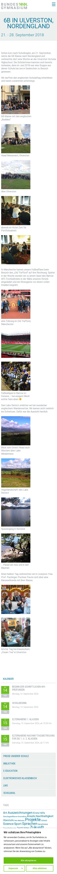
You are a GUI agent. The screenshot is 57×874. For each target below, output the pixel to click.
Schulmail (9, 792)
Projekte (33, 819)
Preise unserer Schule (16, 756)
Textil (20, 827)
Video (26, 828)
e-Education (10, 770)
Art (5, 812)
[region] (28, 851)
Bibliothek (9, 763)
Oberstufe (8, 820)
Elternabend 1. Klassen (25, 719)
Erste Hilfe (39, 812)
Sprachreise (43, 824)
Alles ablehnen (40, 868)
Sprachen (29, 823)
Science (8, 824)
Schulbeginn (19, 703)
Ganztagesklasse (10, 817)
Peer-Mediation (19, 820)
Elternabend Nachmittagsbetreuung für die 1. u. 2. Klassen (33, 737)
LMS (5, 785)
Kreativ (31, 816)
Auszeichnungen (20, 813)
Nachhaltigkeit (44, 816)
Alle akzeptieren (28, 860)
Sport (17, 824)
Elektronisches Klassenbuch (20, 778)
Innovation (22, 816)
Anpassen (13, 868)
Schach (44, 820)
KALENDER (8, 678)
